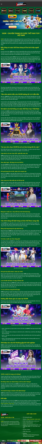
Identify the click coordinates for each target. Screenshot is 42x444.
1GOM (2, 39)
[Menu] (1, 4)
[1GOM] (21, 4)
